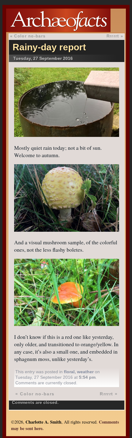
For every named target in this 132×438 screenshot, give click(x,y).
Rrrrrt (113, 36)
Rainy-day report (49, 47)
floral (69, 371)
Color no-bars (29, 36)
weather (85, 371)
